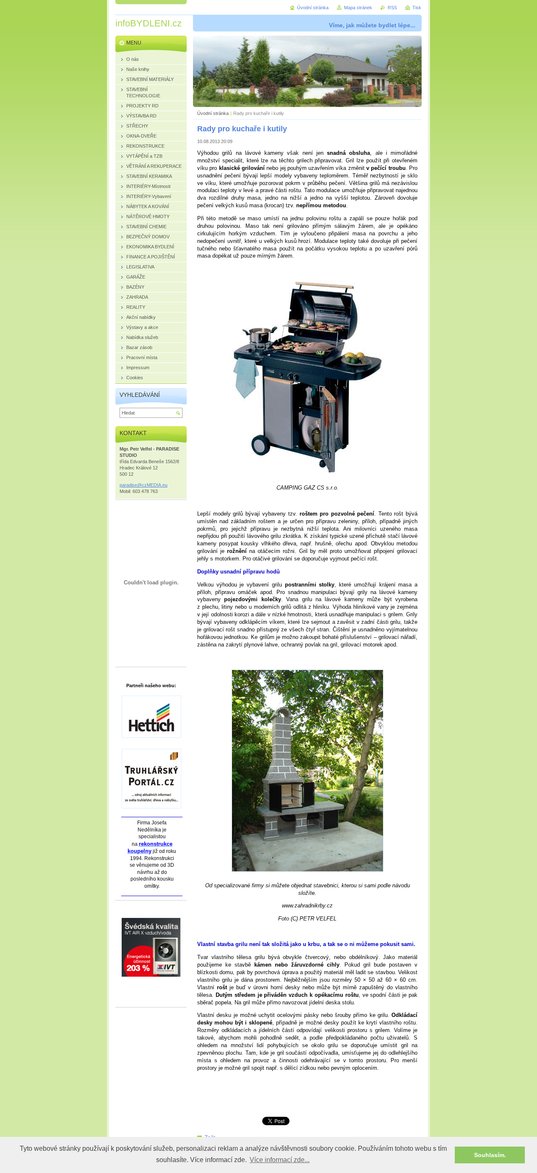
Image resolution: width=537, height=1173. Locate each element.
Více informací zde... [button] (280, 1159)
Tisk (416, 7)
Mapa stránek (358, 7)
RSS (392, 7)
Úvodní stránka (213, 113)
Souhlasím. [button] (490, 1155)
